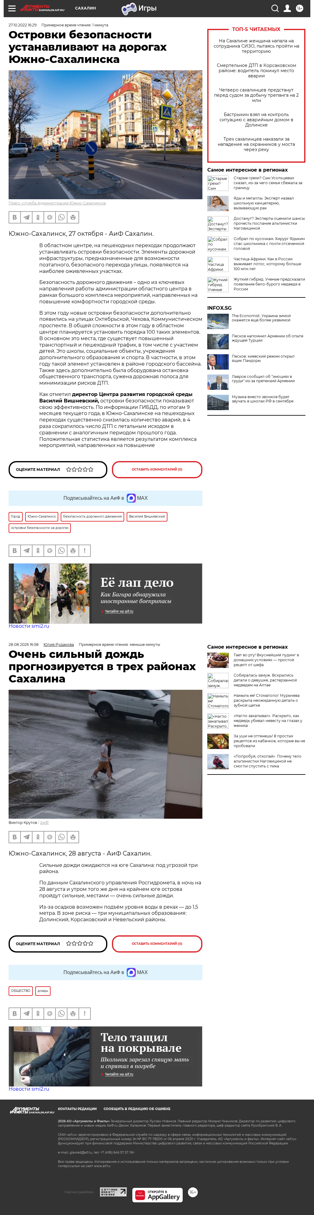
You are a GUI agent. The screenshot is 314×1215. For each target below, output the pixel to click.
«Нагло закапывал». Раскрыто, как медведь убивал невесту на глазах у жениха (268, 720)
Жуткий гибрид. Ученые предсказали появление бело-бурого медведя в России (269, 284)
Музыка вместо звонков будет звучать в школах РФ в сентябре (262, 399)
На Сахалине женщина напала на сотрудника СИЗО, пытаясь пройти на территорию (256, 46)
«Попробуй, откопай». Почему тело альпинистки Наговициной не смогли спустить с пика (267, 761)
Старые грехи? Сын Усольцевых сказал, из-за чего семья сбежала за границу (268, 183)
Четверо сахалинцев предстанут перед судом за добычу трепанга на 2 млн (256, 95)
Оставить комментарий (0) (157, 470)
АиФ (44, 822)
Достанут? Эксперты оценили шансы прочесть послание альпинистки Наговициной (269, 223)
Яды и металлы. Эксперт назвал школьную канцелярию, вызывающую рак (264, 203)
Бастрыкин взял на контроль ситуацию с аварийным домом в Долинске (256, 120)
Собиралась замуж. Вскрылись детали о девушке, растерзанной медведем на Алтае (265, 680)
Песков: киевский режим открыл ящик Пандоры (263, 358)
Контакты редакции (77, 1109)
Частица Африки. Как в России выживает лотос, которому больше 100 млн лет (267, 264)
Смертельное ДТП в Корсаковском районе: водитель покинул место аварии (256, 71)
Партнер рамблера (79, 1192)
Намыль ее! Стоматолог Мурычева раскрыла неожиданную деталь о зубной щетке (267, 700)
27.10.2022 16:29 (22, 25)
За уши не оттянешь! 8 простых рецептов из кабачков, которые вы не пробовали (269, 741)
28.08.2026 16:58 (24, 644)
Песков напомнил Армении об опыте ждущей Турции (267, 338)
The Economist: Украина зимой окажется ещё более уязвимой (261, 318)
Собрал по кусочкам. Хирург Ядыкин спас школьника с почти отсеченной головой (269, 243)
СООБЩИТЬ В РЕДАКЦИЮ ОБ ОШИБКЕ (137, 1109)
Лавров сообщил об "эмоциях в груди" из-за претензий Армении (263, 379)
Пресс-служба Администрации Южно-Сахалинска (57, 203)
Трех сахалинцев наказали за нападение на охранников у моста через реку (256, 144)
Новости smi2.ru (29, 626)
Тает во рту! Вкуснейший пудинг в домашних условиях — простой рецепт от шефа (266, 660)
